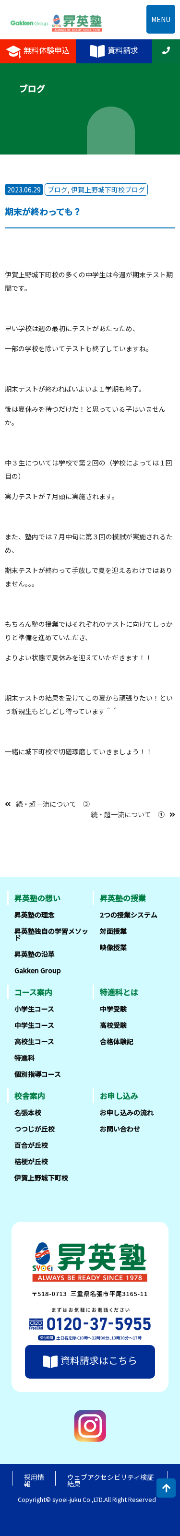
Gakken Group (37, 970)
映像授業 (113, 947)
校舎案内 (29, 1095)
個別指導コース (37, 1074)
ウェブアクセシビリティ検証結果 (110, 1480)
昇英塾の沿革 (34, 954)
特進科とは (119, 992)
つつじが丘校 (34, 1128)
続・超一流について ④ (128, 814)
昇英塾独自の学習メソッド (51, 934)
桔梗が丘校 (31, 1161)
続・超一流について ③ (53, 804)
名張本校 (27, 1112)
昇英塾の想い (37, 898)
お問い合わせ (120, 1128)
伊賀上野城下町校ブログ (108, 189)
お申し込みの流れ (127, 1112)
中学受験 (113, 1008)
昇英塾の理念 (34, 914)
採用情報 (34, 1480)
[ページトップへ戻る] (166, 1488)
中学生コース (34, 1025)
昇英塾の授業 (123, 898)
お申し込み (119, 1095)
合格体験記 (116, 1041)
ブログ (58, 189)
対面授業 (113, 931)
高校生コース (34, 1041)
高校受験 (113, 1025)
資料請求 (123, 50)
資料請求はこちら (98, 1360)
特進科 (24, 1057)
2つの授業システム (128, 914)
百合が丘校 (31, 1145)
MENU (160, 19)
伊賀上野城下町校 (41, 1177)
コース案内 (33, 992)
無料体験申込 (47, 50)
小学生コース (34, 1008)
